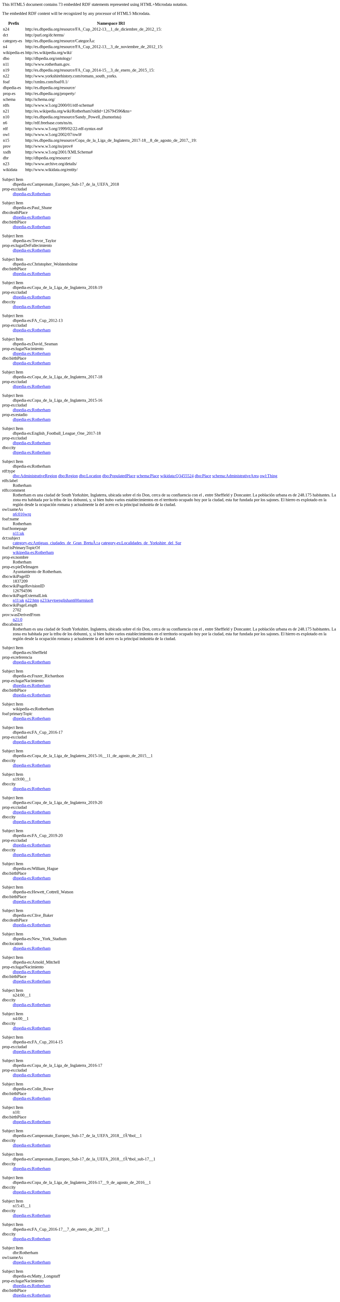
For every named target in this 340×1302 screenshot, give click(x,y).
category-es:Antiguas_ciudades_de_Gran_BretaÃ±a (56, 543)
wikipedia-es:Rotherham (33, 552)
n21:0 (17, 619)
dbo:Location (90, 476)
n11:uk (18, 533)
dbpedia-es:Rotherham (31, 194)
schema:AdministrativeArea (235, 476)
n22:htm (32, 600)
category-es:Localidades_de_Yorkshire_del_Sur (141, 543)
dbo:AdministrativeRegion (35, 476)
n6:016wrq (22, 514)
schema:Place (148, 476)
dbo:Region (68, 476)
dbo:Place (203, 476)
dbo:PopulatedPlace (118, 476)
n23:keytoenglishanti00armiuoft (66, 600)
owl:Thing (268, 476)
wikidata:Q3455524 (177, 476)
